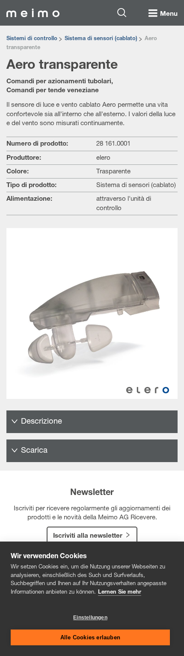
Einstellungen (90, 618)
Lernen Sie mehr (119, 592)
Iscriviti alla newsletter (87, 536)
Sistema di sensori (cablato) (101, 39)
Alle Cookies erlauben (90, 637)
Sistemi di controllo (31, 39)
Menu (169, 14)
